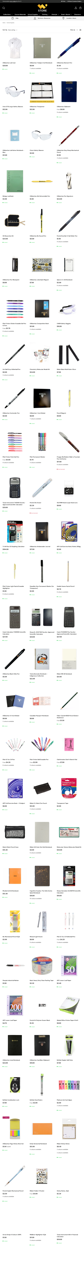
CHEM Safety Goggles (64, 323)
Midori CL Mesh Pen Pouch (38, 803)
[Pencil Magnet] (69, 398)
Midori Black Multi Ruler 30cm (66, 369)
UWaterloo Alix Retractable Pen (40, 196)
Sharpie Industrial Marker (11, 980)
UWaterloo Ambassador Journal (40, 546)
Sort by (5, 30)
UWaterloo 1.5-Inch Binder (11, 716)
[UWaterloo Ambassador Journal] (42, 531)
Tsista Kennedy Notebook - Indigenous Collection (38, 675)
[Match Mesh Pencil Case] (15, 832)
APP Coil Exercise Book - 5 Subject (14, 803)
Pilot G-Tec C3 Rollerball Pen (66, 937)
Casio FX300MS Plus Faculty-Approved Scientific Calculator (67, 633)
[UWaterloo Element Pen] (69, 48)
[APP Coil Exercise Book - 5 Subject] (15, 788)
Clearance (77, 14)
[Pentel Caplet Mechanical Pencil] (15, 1176)
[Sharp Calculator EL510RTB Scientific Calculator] (69, 876)
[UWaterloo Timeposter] (42, 91)
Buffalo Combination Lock (11, 1100)
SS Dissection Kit (8, 236)
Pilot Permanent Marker (37, 457)
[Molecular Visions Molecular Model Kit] (69, 832)
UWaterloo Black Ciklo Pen (11, 674)
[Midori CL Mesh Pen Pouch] (42, 788)
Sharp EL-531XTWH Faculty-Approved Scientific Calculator (42, 633)
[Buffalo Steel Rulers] (42, 1085)
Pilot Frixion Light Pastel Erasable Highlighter (13, 587)
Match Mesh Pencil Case (10, 847)
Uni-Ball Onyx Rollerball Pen (11, 369)
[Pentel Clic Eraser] (42, 487)
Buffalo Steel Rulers (36, 1100)
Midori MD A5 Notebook (64, 674)
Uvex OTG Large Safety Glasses (13, 106)
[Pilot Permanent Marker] (42, 442)
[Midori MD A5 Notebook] (69, 659)
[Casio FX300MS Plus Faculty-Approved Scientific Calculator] (69, 617)
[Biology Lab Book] (15, 181)
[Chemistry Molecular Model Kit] (42, 354)
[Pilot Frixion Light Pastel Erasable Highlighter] (15, 571)
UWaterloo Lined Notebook (11, 1060)
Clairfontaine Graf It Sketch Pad (67, 759)
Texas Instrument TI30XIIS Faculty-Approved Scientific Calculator (14, 504)
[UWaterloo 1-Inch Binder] (42, 398)
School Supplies (10, 22)
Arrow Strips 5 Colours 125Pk (12, 1235)
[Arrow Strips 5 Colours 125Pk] (15, 1219)
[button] (80, 8)
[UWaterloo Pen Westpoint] (15, 265)
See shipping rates (24, 1)
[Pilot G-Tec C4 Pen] (15, 744)
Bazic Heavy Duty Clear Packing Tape (41, 980)
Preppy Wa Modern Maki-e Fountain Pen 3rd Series (68, 458)
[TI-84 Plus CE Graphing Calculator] (15, 531)
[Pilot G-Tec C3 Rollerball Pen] (69, 921)
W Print (63, 1)
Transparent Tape (62, 803)
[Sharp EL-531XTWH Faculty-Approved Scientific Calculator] (42, 617)
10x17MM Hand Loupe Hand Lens (67, 503)
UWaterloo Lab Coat (9, 63)
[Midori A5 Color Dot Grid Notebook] (42, 832)
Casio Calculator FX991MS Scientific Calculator (14, 633)
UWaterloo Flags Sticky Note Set (13, 1144)
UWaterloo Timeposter (37, 106)
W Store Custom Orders (74, 1)
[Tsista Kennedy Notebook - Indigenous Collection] (42, 659)
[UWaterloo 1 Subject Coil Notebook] (42, 48)
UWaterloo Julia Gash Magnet (39, 280)
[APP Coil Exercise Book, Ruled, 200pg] (69, 531)
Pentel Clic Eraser (35, 503)
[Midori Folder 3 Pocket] (42, 1176)
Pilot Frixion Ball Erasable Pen (39, 759)
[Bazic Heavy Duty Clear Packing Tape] (42, 965)
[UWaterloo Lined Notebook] (15, 1045)
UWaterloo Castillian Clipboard (39, 1060)
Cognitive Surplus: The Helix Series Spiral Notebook (41, 892)
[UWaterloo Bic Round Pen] (42, 221)
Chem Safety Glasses (37, 150)
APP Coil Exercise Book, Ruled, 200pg (69, 546)
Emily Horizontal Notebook (38, 1144)
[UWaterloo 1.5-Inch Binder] (15, 701)
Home (4, 22)
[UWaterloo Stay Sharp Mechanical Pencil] (69, 135)
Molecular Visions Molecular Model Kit (69, 847)
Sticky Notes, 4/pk (63, 1191)
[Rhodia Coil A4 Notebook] (15, 876)
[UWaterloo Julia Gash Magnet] (42, 265)
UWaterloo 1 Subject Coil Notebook (41, 63)
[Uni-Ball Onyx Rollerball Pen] (15, 354)
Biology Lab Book (8, 196)
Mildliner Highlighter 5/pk (38, 1235)
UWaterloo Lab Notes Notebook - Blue (13, 151)
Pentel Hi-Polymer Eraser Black (40, 1020)
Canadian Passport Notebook (39, 716)
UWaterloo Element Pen (64, 63)
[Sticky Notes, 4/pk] (69, 1176)
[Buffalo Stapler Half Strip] (69, 1045)
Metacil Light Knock (36, 937)
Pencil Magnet (61, 413)
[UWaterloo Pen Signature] (69, 181)
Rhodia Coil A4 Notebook (11, 891)
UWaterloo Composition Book (39, 323)
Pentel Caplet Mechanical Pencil (13, 1191)
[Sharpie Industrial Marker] (15, 965)
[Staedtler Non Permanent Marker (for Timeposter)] (42, 571)
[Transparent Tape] (69, 788)
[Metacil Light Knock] (42, 921)
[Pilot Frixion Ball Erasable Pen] (42, 744)
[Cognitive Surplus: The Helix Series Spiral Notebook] (42, 876)
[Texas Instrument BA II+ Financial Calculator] (69, 1219)
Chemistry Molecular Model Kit (40, 369)
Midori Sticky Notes (63, 1144)
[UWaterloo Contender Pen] (15, 398)
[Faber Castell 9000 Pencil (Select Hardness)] (69, 701)
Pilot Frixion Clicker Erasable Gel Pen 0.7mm (14, 324)
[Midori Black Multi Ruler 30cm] (69, 354)
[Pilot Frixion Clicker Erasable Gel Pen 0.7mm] (15, 308)
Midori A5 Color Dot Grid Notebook (41, 847)
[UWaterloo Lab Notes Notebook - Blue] (15, 135)
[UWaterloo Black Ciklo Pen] (15, 659)
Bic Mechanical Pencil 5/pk (11, 937)
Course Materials (20, 14)
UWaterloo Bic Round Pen (38, 236)
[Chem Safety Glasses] (42, 135)
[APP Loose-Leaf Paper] (69, 965)
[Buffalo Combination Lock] (15, 1085)
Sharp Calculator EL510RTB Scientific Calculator (69, 892)
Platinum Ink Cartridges (64, 1100)
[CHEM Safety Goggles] (69, 308)
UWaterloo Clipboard (63, 106)
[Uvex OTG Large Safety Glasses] (15, 91)
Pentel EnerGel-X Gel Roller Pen (67, 236)
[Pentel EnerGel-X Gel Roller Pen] (69, 221)
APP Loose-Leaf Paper (64, 980)
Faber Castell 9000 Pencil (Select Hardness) (67, 717)
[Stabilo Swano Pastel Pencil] (69, 571)
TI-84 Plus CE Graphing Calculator (14, 546)
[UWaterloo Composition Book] (42, 308)
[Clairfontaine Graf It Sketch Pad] (69, 744)
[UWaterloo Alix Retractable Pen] (42, 181)
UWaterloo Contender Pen (11, 413)
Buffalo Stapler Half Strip (65, 1060)
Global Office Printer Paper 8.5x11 (67, 1020)
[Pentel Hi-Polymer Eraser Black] (42, 1005)
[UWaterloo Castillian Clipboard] (42, 1045)
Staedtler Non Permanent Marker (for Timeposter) (42, 587)
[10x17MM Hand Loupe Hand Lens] (69, 487)
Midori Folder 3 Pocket (37, 1191)
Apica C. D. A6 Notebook (64, 280)
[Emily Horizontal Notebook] (42, 1129)
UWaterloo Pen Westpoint (11, 280)
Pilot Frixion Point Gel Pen (11, 457)
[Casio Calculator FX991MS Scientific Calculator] (15, 617)
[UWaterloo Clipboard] (69, 91)
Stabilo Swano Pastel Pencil (65, 586)
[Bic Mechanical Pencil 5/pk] (15, 921)
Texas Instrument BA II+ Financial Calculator (67, 1235)
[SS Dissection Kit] (15, 221)
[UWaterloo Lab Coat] (15, 48)
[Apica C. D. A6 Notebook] (69, 265)
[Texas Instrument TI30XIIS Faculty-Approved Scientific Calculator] (15, 487)
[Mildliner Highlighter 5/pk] (42, 1219)
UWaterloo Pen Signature (65, 196)
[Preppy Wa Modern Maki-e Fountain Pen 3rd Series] (69, 442)
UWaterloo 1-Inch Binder (37, 413)
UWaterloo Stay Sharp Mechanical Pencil (68, 151)
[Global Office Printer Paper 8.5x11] (69, 1005)
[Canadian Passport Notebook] (42, 701)
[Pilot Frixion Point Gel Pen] (15, 442)
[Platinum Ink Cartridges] (69, 1085)
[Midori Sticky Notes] (69, 1129)
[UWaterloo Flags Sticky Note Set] (15, 1129)
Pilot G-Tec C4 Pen (9, 759)
